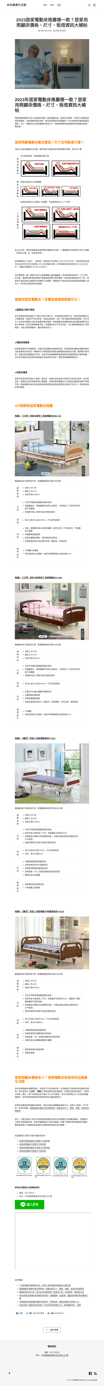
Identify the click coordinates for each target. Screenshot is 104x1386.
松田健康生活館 (17, 5)
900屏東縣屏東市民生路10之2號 (54, 1355)
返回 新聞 (54, 1330)
